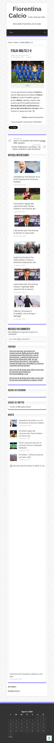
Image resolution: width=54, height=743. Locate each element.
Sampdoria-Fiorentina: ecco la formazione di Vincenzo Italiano (27, 179)
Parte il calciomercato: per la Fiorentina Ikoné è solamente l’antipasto (30, 445)
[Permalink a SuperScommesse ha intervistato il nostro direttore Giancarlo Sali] (27, 253)
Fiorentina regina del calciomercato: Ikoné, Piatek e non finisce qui (24, 206)
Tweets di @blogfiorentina (20, 407)
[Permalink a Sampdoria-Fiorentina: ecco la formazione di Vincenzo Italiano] (27, 173)
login (23, 332)
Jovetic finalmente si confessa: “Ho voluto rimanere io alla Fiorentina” (26, 147)
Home (10, 42)
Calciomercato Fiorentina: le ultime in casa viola (26, 231)
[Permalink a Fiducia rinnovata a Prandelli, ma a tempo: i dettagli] (27, 307)
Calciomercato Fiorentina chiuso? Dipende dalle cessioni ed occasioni (26, 286)
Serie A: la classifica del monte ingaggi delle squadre (29, 141)
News (16, 42)
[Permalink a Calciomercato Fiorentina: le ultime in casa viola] (27, 227)
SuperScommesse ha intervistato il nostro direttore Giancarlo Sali (25, 260)
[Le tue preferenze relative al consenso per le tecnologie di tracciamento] (49, 738)
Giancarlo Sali (23, 55)
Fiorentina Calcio (25, 12)
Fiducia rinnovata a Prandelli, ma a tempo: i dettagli (25, 313)
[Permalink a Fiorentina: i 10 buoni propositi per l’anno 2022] (13, 461)
